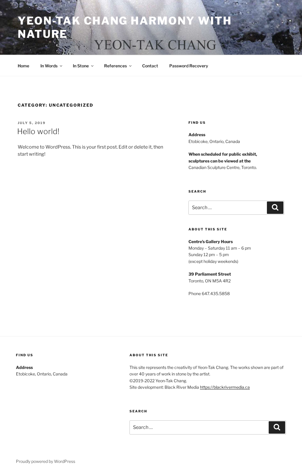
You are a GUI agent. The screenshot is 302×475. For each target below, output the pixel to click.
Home (23, 65)
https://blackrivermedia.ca (225, 387)
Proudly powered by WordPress (45, 461)
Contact (150, 65)
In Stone (81, 65)
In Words (49, 65)
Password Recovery (188, 65)
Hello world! (38, 131)
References (115, 65)
